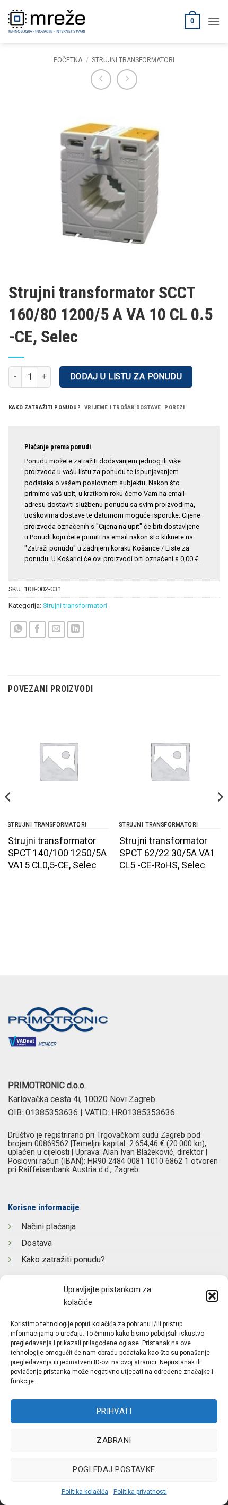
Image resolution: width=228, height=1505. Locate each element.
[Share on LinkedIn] (75, 629)
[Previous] (8, 818)
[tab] (44, 407)
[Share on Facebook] (37, 629)
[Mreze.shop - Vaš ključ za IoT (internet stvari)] (82, 21)
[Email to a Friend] (56, 629)
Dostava (36, 1243)
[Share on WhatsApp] (18, 629)
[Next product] (101, 79)
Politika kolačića (85, 1491)
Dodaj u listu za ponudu (126, 376)
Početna (68, 60)
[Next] (219, 818)
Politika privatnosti (140, 1491)
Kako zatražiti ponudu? (63, 1259)
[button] (212, 1296)
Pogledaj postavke (114, 1469)
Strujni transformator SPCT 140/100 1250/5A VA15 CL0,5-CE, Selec (57, 853)
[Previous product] (127, 79)
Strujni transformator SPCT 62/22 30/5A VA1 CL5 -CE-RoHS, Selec (167, 853)
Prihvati (114, 1411)
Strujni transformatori (133, 60)
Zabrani (114, 1440)
